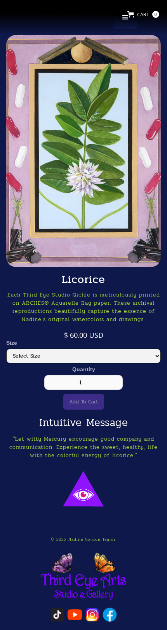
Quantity (83, 369)
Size (11, 343)
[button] (125, 17)
